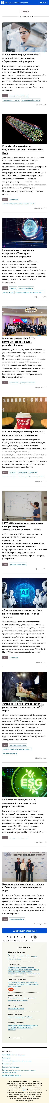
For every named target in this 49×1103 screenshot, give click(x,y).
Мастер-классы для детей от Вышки (20, 1017)
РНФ (32, 204)
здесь (23, 1088)
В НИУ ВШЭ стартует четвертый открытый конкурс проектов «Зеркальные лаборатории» (21, 58)
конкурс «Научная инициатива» (33, 477)
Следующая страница (24, 930)
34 (33, 940)
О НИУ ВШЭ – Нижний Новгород (13, 1055)
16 (19, 940)
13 (8, 940)
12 (4, 940)
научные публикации (10, 753)
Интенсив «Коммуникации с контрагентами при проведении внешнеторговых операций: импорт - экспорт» (23, 984)
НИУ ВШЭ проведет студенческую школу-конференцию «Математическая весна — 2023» (22, 526)
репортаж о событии (25, 288)
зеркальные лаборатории (31, 100)
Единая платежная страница (11, 1075)
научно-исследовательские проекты (16, 204)
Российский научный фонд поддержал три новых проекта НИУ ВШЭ (23, 149)
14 (11, 940)
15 (15, 940)
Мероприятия (24, 948)
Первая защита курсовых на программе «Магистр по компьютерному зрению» (18, 253)
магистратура (8, 292)
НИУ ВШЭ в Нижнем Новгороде (16, 2)
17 (22, 940)
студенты (13, 288)
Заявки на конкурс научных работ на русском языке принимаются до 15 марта (23, 707)
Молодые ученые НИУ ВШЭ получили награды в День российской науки (18, 342)
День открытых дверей (16, 1008)
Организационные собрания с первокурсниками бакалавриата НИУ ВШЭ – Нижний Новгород (23, 957)
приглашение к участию (11, 100)
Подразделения (7, 1064)
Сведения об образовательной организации (17, 1061)
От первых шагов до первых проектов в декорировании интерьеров (21, 999)
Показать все (14, 1038)
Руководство (6, 1058)
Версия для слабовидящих (11, 1067)
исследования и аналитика (19, 96)
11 (38, 937)
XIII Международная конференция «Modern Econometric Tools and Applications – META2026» (23, 1027)
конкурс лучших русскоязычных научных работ (17, 749)
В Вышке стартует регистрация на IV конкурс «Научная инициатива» (23, 433)
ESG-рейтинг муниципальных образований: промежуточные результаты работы (19, 803)
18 (26, 940)
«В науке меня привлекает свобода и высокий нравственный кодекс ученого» (22, 614)
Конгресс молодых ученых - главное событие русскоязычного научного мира (23, 887)
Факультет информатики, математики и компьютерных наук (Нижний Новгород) (29, 292)
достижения (14, 199)
